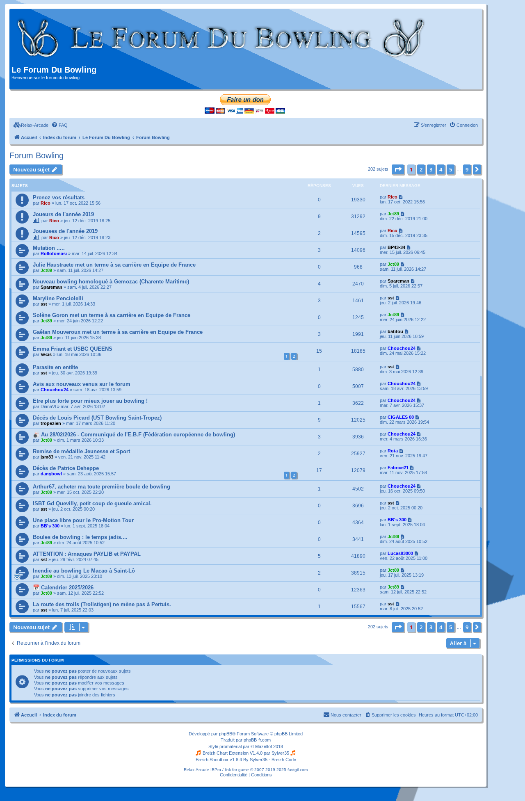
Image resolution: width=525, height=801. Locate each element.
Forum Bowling (36, 155)
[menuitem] (31, 125)
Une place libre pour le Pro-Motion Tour (83, 520)
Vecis (46, 354)
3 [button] (430, 169)
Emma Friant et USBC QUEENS (72, 349)
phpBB (225, 733)
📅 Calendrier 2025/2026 (63, 587)
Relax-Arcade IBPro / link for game (216, 769)
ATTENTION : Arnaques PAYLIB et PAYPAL (87, 554)
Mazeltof (263, 746)
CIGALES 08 (401, 417)
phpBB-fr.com (257, 739)
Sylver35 (280, 753)
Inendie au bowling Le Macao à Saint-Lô (84, 571)
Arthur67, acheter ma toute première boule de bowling (101, 487)
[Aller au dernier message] (401, 196)
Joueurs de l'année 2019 (63, 214)
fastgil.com (298, 769)
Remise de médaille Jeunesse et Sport (81, 451)
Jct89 (393, 213)
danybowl (51, 473)
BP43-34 (396, 247)
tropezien (51, 423)
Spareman (51, 287)
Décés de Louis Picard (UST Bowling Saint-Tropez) (97, 418)
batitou (395, 331)
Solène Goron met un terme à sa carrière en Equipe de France (111, 315)
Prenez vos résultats (58, 197)
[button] (398, 169)
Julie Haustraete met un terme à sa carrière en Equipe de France (114, 265)
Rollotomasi (54, 253)
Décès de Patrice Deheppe (66, 468)
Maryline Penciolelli (58, 298)
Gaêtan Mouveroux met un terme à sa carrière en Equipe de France (118, 332)
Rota (393, 450)
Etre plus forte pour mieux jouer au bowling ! (90, 401)
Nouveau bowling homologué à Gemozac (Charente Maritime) (111, 281)
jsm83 (47, 456)
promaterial (230, 746)
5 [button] (450, 169)
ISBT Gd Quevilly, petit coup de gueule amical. (92, 503)
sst (44, 303)
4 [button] (440, 169)
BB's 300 (50, 525)
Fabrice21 (398, 467)
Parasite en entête (55, 367)
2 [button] (421, 169)
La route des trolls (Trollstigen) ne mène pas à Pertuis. (102, 604)
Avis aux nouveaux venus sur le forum (81, 384)
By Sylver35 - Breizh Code (269, 759)
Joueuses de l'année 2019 (65, 231)
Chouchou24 (401, 348)
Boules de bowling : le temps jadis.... (80, 537)
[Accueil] (221, 38)
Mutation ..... (49, 248)
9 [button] (467, 169)
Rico (45, 203)
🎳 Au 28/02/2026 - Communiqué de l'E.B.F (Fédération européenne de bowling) (134, 434)
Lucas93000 (400, 553)
